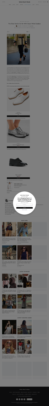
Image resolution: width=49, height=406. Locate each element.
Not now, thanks (24, 209)
